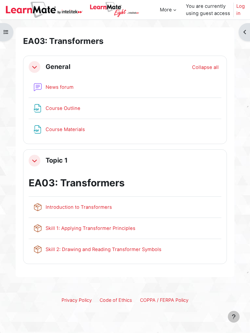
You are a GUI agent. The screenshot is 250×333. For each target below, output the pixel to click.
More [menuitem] (166, 10)
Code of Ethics (116, 300)
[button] (34, 67)
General (58, 67)
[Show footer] (234, 317)
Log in (240, 9)
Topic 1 (57, 160)
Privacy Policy (77, 300)
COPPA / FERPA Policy (164, 300)
